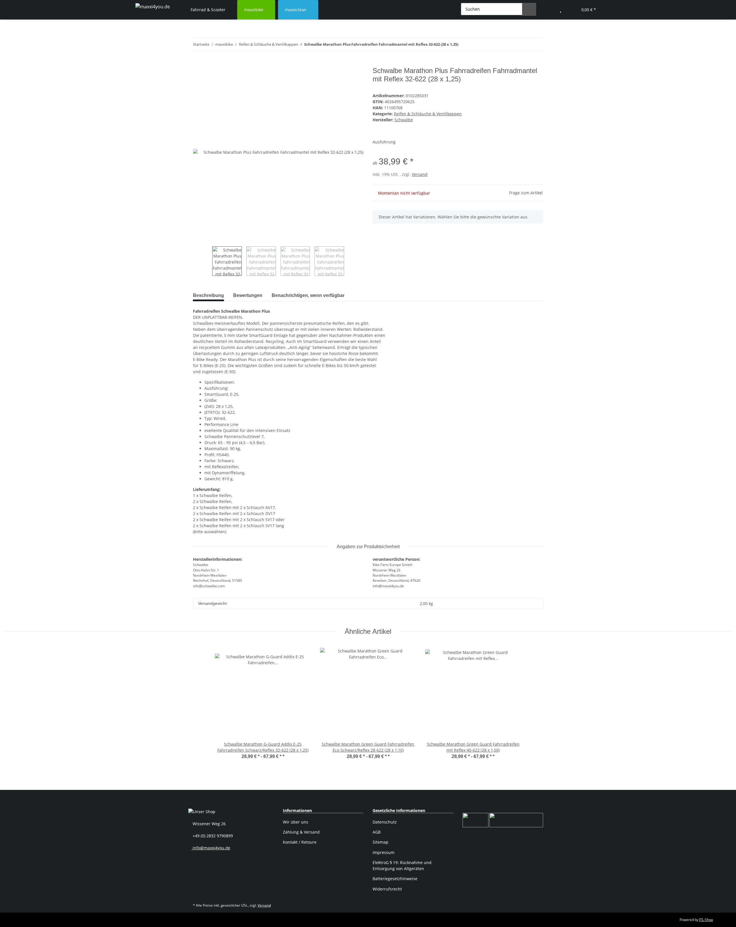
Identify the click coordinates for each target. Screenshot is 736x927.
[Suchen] (529, 9)
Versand (420, 174)
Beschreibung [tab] (208, 295)
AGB (377, 832)
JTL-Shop (706, 919)
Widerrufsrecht (387, 889)
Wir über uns (295, 822)
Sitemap (380, 842)
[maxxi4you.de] (152, 6)
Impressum (383, 852)
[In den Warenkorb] (197, 63)
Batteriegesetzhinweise (395, 878)
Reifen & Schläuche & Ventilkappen (428, 113)
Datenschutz (385, 822)
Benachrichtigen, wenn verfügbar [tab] (308, 295)
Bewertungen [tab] (247, 295)
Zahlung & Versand (301, 832)
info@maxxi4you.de (210, 848)
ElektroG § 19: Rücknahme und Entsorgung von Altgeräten (402, 865)
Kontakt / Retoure (300, 842)
